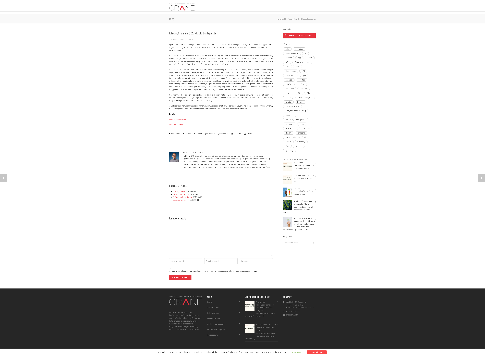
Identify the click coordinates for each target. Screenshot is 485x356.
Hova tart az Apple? (181, 194)
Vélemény (301, 142)
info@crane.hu (292, 315)
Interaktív (303, 89)
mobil (302, 124)
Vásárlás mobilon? (181, 200)
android (289, 58)
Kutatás (300, 102)
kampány (289, 98)
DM (303, 71)
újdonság (289, 151)
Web (287, 146)
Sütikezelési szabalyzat (217, 324)
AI (305, 53)
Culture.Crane (213, 313)
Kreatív (288, 102)
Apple (310, 58)
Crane (209, 302)
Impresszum (212, 335)
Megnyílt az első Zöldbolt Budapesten (193, 33)
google (303, 75)
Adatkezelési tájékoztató (217, 329)
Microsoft (290, 124)
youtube (298, 146)
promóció (305, 128)
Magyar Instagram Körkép (296, 111)
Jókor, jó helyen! (180, 191)
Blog (285, 19)
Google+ (225, 134)
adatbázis (299, 49)
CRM (287, 67)
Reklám (289, 133)
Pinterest (211, 134)
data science (291, 71)
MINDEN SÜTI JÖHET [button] (317, 352)
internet (288, 93)
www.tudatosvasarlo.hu (179, 119)
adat (287, 49)
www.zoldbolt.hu (176, 125)
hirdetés (301, 80)
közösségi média (292, 106)
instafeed (300, 84)
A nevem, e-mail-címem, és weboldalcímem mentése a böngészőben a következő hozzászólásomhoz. (213, 271)
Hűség (288, 84)
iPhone (309, 93)
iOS (299, 93)
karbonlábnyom (305, 98)
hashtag (289, 80)
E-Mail (249, 134)
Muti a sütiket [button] (296, 352)
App (299, 58)
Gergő (182, 40)
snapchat (301, 133)
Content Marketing (302, 62)
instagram (290, 89)
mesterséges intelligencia (296, 120)
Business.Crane (213, 318)
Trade (190, 40)
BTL (287, 62)
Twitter (188, 134)
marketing (290, 115)
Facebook (175, 134)
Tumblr (199, 134)
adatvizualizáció (292, 53)
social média (291, 137)
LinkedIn (237, 134)
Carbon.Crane (213, 307)
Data (297, 67)
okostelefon (290, 128)
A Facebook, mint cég (182, 197)
